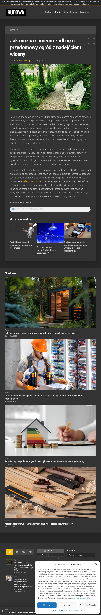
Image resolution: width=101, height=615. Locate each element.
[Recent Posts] (9, 552)
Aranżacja (84, 12)
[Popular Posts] (16, 552)
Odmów (67, 605)
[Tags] (30, 552)
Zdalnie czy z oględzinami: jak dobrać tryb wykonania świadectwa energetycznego (45, 461)
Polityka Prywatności (76, 610)
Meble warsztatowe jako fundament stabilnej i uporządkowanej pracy (39, 524)
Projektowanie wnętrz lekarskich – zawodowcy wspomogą (22, 245)
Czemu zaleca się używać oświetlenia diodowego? (46, 250)
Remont (73, 12)
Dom (65, 12)
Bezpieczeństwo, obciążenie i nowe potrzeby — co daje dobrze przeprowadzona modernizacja (23, 584)
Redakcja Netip (23, 60)
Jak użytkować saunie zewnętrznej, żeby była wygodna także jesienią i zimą (42, 333)
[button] (96, 564)
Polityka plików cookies (59, 610)
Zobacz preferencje (88, 605)
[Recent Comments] (23, 552)
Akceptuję (47, 605)
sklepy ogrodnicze (32, 181)
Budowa (49, 12)
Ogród (58, 12)
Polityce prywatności (83, 598)
